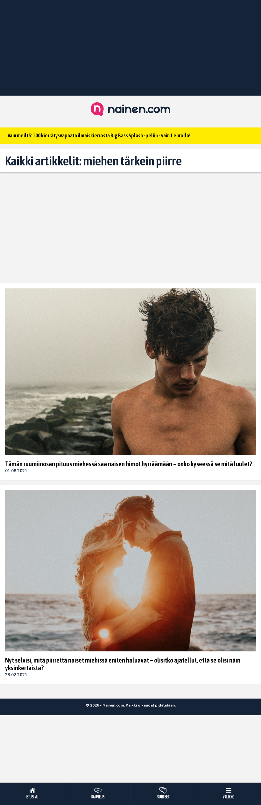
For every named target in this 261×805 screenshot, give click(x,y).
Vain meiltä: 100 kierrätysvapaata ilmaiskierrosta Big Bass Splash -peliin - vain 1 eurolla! (99, 135)
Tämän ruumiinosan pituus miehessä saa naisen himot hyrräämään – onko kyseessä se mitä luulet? (128, 464)
